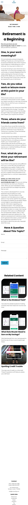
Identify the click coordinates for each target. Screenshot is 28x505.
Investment (14, 498)
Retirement (14, 496)
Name (3, 234)
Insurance (14, 501)
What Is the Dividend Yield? (13, 300)
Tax (14, 503)
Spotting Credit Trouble (12, 366)
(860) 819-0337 (15, 485)
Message (3, 250)
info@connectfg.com (14, 491)
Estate (14, 500)
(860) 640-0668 (15, 483)
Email (2, 242)
